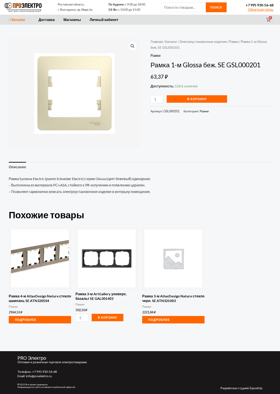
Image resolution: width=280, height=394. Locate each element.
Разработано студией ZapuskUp (241, 388)
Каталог (171, 41)
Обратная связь (260, 9)
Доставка (46, 19)
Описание (17, 167)
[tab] (17, 167)
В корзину (197, 99)
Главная (156, 41)
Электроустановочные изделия (203, 41)
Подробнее (25, 319)
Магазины (72, 19)
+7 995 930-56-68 (259, 5)
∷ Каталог (17, 19)
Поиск (216, 7)
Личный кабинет (104, 19)
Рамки (233, 41)
